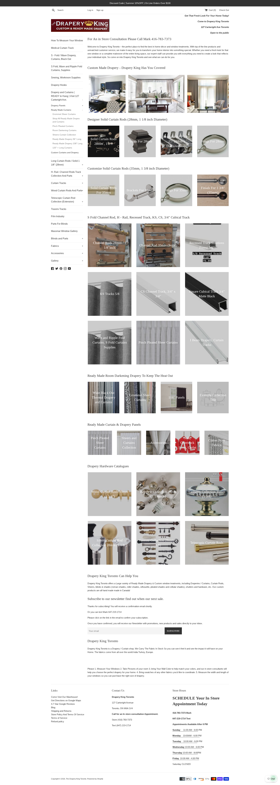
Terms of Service (59, 718)
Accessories (67, 253)
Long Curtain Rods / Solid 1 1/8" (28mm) (67, 163)
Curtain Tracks (67, 183)
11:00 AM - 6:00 (185, 730)
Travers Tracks (58, 209)
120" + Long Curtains (62, 148)
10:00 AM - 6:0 (185, 741)
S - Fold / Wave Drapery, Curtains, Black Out (63, 57)
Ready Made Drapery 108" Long (67, 143)
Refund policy (57, 721)
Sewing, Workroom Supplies (65, 77)
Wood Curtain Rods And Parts (67, 190)
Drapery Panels (67, 105)
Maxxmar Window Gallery (64, 231)
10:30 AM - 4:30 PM (189, 758)
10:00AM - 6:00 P (186, 735)
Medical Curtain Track (62, 48)
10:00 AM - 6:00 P (187, 747)
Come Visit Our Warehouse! (64, 697)
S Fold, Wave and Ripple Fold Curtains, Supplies (66, 68)
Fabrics (67, 246)
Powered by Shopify (95, 779)
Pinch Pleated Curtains (63, 126)
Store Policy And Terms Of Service (67, 714)
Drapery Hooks (59, 85)
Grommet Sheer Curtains (64, 114)
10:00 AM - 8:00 (185, 752)
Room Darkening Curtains (64, 130)
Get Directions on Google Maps (66, 700)
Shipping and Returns (61, 711)
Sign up (99, 10)
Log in (90, 10)
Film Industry (57, 216)
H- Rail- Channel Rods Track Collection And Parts (67, 174)
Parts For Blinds (59, 224)
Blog (53, 707)
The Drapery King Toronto (76, 779)
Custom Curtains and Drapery (65, 152)
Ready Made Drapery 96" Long (66, 139)
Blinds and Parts (67, 238)
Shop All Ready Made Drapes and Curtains (66, 120)
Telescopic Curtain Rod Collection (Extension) (67, 200)
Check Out (224, 10)
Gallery (67, 260)
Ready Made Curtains (67, 110)
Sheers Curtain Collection (64, 135)
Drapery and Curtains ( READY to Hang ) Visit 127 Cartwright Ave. (67, 96)
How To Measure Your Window (67, 40)
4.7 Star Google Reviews (63, 704)
